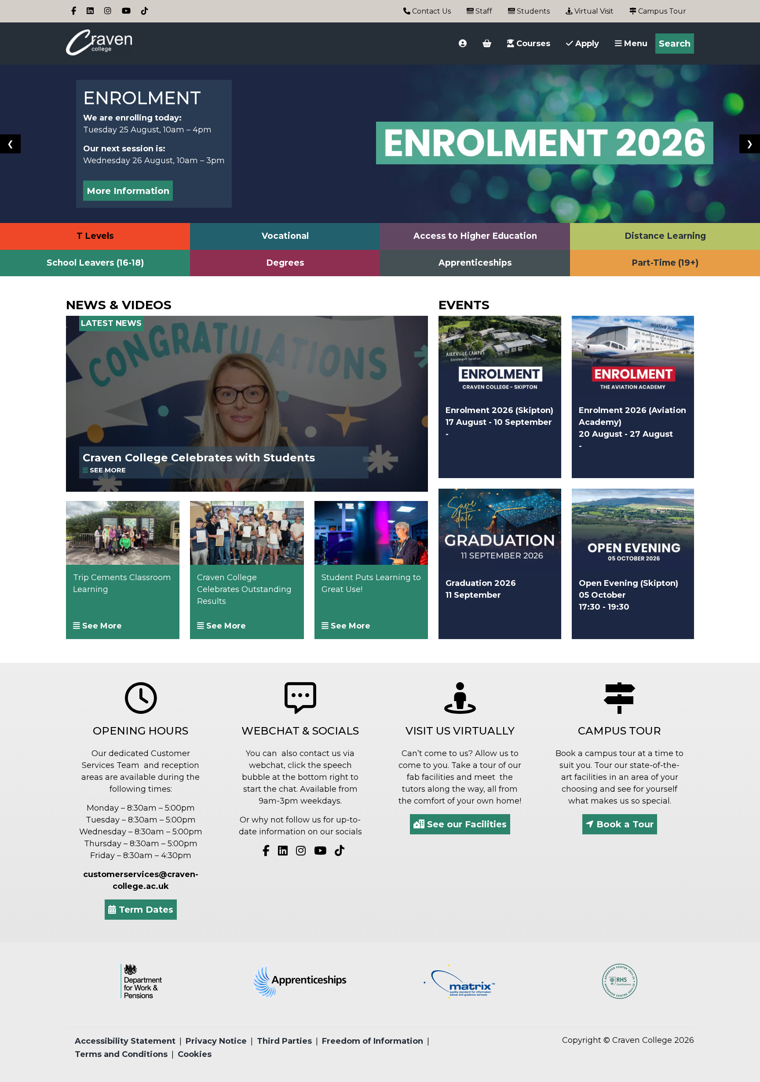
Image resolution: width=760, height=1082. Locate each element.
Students (532, 11)
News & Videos (119, 304)
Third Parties (284, 1041)
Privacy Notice (216, 1041)
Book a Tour (624, 824)
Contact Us (430, 11)
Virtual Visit (593, 11)
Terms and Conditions (121, 1054)
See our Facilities (465, 824)
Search (675, 43)
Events (464, 304)
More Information (128, 191)
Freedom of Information (372, 1041)
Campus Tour (661, 11)
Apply (586, 43)
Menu (634, 43)
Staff (483, 11)
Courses (532, 43)
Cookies (195, 1054)
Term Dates (144, 909)
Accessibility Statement (125, 1041)
